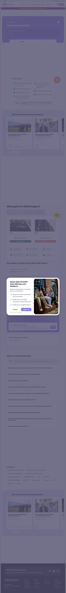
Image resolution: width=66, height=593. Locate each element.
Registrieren (26, 309)
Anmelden (15, 309)
